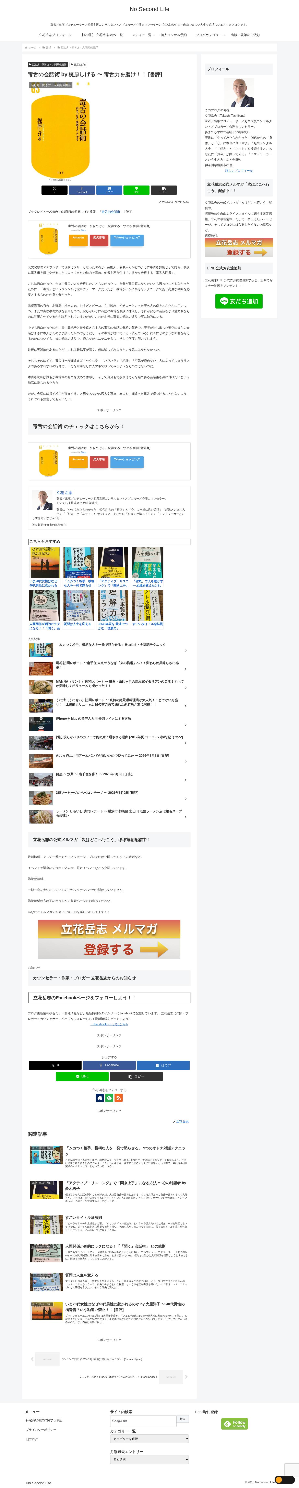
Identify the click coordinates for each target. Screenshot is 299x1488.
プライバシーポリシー (41, 1429)
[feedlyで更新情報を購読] (109, 1098)
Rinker (83, 230)
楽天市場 (99, 237)
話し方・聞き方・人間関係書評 (49, 64)
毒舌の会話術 (111, 211)
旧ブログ (32, 1439)
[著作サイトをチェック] (100, 1098)
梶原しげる (80, 64)
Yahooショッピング (127, 237)
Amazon (78, 237)
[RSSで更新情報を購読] (119, 1098)
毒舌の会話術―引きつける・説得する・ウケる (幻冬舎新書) (109, 226)
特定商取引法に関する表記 (44, 1420)
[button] (164, 190)
